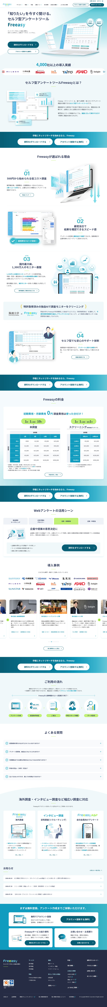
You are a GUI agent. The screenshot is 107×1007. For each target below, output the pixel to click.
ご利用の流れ (32, 980)
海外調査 (31, 966)
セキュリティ (51, 980)
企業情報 (14, 997)
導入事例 (46, 4)
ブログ (69, 977)
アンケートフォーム (53, 969)
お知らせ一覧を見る (95, 870)
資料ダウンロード (92, 960)
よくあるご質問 (64, 4)
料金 (32, 4)
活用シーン (51, 985)
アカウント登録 (91, 966)
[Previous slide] (7, 619)
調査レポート (71, 979)
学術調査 (31, 969)
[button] (48, 641)
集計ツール (51, 963)
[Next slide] (99, 619)
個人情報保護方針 (43, 997)
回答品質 (50, 977)
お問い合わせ (91, 971)
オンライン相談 (91, 976)
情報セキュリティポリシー (27, 997)
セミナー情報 (71, 982)
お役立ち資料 (71, 974)
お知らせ (5, 997)
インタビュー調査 (53, 966)
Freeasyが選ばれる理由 (35, 977)
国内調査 (31, 963)
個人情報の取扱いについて (59, 997)
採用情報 (71, 997)
